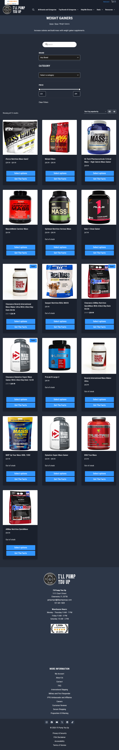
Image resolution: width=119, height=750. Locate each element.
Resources (109, 10)
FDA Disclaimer (60, 737)
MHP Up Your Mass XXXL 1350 (18, 455)
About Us (59, 677)
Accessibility (59, 741)
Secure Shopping (59, 709)
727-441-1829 (59, 603)
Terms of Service (59, 745)
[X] (62, 722)
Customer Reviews (59, 705)
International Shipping (59, 689)
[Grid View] (109, 111)
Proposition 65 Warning (59, 713)
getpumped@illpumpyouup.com (59, 600)
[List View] (114, 111)
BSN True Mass (90, 455)
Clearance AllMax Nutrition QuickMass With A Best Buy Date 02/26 (97, 306)
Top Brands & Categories (67, 10)
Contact (59, 681)
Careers (60, 701)
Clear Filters (43, 102)
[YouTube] (57, 722)
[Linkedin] (67, 722)
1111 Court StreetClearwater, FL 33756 (59, 593)
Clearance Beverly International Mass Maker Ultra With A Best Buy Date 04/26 (19, 307)
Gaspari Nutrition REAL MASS (57, 303)
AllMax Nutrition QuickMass (17, 529)
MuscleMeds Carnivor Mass (17, 229)
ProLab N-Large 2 (52, 377)
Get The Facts (21, 179)
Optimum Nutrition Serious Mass (58, 229)
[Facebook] (52, 722)
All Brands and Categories (47, 10)
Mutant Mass (50, 159)
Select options (20, 173)
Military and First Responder (59, 693)
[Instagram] (47, 722)
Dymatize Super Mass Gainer (56, 455)
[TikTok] (72, 722)
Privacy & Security (59, 733)
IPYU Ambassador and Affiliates (59, 697)
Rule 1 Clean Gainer (92, 229)
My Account (106, 1)
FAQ (59, 685)
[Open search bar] (33, 10)
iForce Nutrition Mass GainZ (17, 159)
